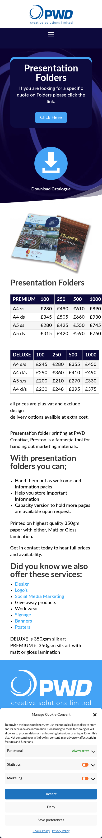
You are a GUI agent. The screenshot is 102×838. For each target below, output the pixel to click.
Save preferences (51, 820)
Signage (23, 615)
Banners (23, 621)
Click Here (51, 117)
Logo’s (21, 590)
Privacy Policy (61, 831)
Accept (51, 794)
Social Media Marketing (39, 596)
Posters (22, 627)
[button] (95, 714)
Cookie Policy (41, 831)
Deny (51, 807)
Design (22, 584)
